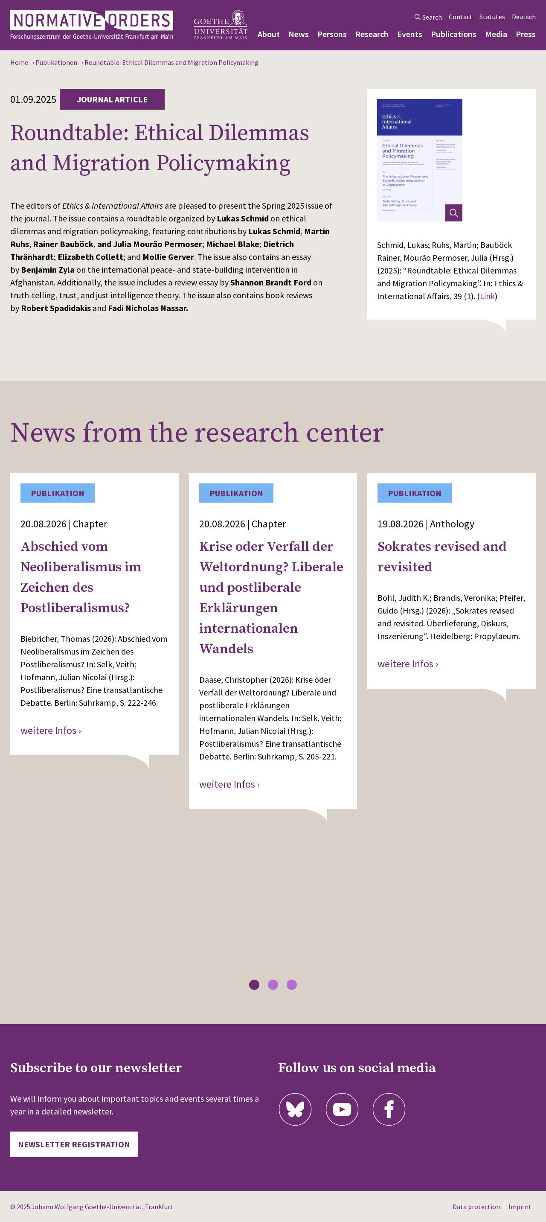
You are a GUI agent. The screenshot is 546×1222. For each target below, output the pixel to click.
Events (409, 34)
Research (372, 34)
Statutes (492, 16)
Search (432, 17)
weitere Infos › (50, 730)
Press (526, 34)
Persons (332, 34)
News (298, 34)
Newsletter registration (74, 1144)
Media (496, 34)
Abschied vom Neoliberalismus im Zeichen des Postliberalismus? (80, 577)
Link (487, 296)
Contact (461, 16)
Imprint (519, 1206)
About (269, 34)
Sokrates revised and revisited (442, 557)
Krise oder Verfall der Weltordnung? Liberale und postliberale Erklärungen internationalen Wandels (271, 598)
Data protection (476, 1206)
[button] (254, 985)
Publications (453, 34)
